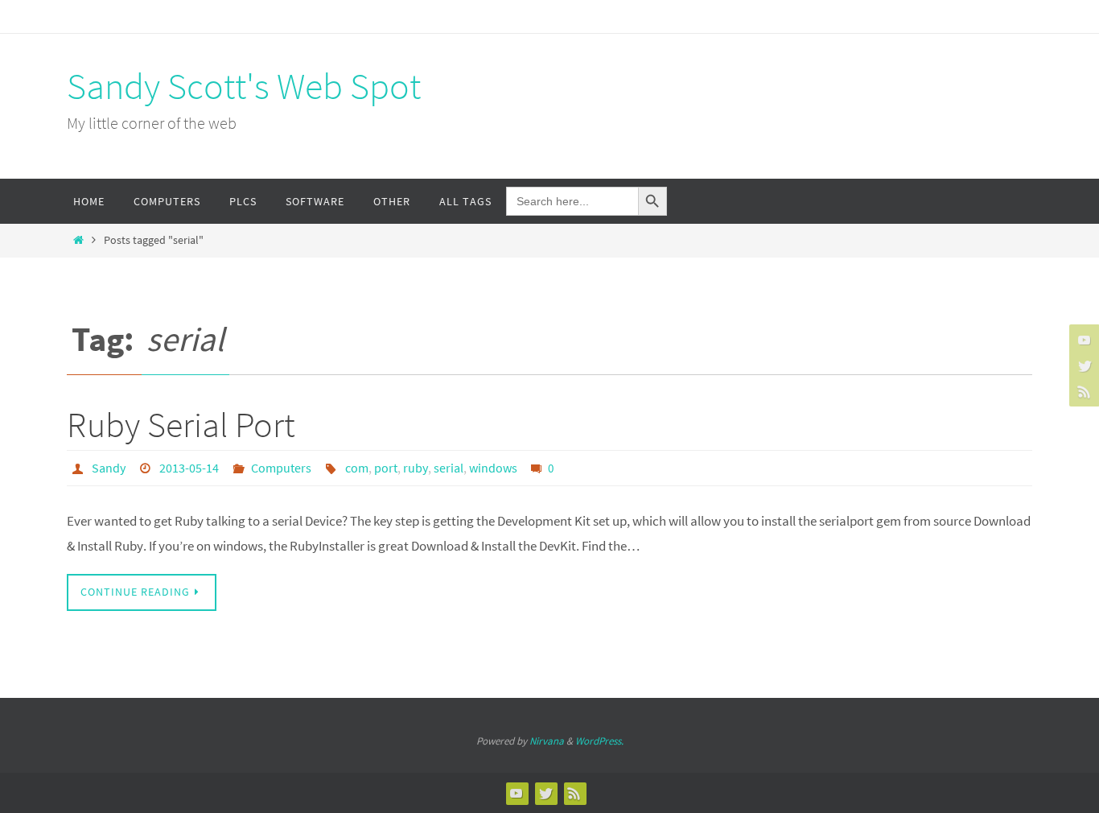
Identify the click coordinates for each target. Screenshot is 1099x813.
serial (448, 468)
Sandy (109, 468)
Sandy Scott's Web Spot (244, 86)
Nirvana (546, 741)
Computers (281, 468)
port (385, 468)
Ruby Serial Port (181, 424)
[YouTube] (1082, 339)
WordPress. (599, 741)
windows (493, 468)
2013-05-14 (189, 468)
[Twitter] (1082, 365)
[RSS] (1082, 391)
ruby (415, 468)
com (356, 468)
